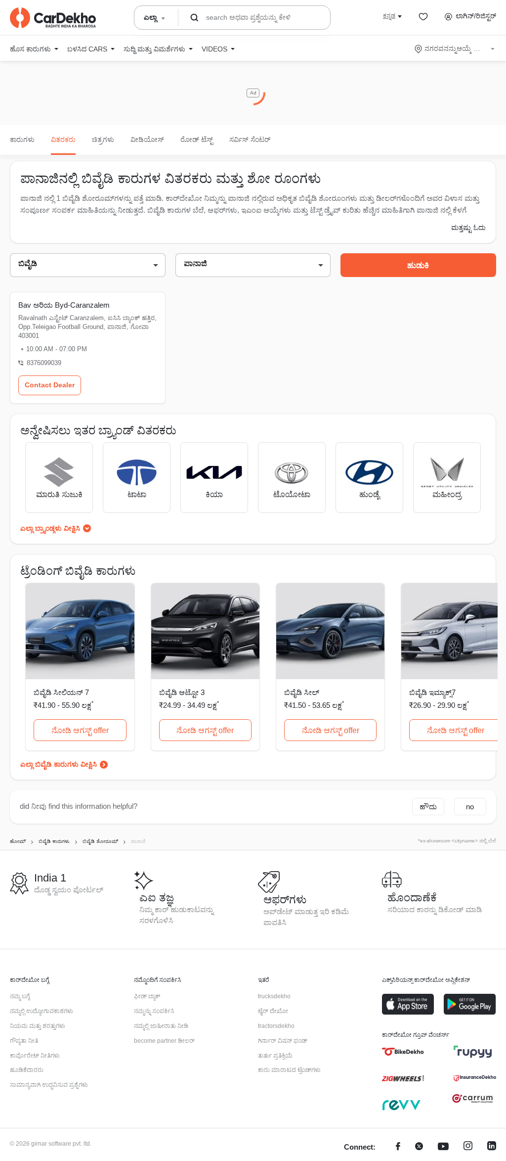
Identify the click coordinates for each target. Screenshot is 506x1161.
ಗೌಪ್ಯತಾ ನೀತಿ (24, 1040)
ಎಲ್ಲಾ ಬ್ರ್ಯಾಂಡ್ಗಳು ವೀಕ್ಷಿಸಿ (50, 528)
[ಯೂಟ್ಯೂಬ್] (443, 1147)
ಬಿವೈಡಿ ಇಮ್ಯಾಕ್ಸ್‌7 (432, 692)
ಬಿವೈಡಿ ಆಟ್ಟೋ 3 (182, 692)
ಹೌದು (428, 806)
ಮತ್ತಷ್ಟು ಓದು (468, 228)
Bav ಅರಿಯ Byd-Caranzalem (64, 305)
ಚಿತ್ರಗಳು (103, 139)
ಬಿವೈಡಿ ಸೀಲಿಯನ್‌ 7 (61, 692)
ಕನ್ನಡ (389, 15)
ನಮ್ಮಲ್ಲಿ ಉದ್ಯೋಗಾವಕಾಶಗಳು (41, 1011)
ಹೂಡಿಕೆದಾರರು (26, 1070)
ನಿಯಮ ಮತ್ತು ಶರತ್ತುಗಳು (37, 1025)
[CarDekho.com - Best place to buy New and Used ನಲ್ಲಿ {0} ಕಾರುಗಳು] (53, 17)
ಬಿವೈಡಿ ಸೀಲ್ (301, 692)
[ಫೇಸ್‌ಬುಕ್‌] (398, 1147)
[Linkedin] (491, 1147)
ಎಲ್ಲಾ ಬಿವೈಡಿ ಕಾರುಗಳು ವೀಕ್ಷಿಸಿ (58, 764)
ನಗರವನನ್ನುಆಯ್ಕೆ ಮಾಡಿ (455, 48)
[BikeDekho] (403, 1051)
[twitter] (419, 1147)
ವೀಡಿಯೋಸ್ (147, 139)
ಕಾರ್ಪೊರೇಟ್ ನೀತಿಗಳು (35, 1055)
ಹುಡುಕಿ (418, 265)
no (470, 806)
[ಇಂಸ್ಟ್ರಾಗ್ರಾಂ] (468, 1147)
